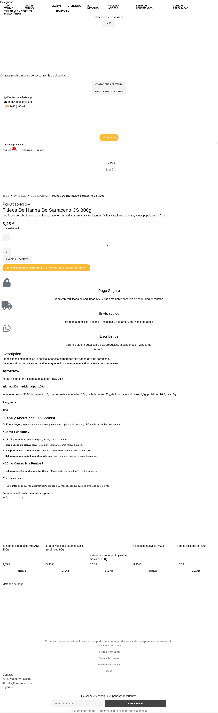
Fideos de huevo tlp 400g (148, 545)
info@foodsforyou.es (20, 101)
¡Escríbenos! (109, 336)
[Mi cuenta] (109, 156)
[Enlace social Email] (114, 349)
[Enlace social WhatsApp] (122, 349)
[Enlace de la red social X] (110, 349)
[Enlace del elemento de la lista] (109, 645)
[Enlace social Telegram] (126, 349)
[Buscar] (109, 176)
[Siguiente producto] (11, 200)
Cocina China (39, 195)
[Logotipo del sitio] (45, 116)
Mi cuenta (31, 493)
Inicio (6, 195)
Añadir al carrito (17, 259)
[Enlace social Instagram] (109, 691)
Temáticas (20, 195)
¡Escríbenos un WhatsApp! (136, 344)
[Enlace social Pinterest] (118, 349)
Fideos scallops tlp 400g (191, 545)
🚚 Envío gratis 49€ (16, 106)
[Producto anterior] (4, 200)
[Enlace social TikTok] (113, 691)
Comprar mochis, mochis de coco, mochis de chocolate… (34, 75)
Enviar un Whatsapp (19, 97)
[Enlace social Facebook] (106, 349)
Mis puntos (46, 493)
